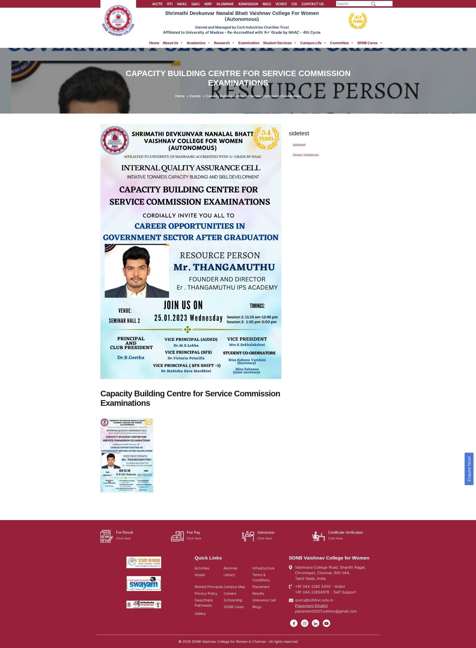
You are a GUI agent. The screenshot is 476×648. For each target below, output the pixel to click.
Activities (202, 568)
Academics (196, 43)
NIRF (208, 4)
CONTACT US (312, 4)
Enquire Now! (469, 468)
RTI (170, 4)
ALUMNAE (225, 4)
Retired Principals (209, 587)
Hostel (200, 575)
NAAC (182, 4)
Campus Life (311, 43)
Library (229, 575)
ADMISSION (248, 4)
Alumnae (231, 568)
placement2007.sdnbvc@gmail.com (326, 611)
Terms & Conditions (260, 577)
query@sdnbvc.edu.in (314, 600)
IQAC (195, 4)
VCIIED (281, 4)
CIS (294, 4)
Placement (260, 587)
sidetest (299, 145)
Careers (230, 593)
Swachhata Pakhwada (204, 602)
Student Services (277, 43)
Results (258, 593)
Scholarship (233, 600)
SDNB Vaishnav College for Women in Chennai (229, 642)
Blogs (256, 607)
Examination (249, 43)
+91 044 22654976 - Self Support (325, 592)
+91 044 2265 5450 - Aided (320, 586)
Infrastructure (263, 568)
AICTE (157, 4)
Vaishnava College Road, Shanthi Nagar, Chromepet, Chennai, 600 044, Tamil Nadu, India (330, 573)
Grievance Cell (264, 600)
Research (222, 43)
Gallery (200, 613)
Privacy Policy (206, 593)
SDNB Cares (367, 43)
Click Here (123, 538)
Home (154, 43)
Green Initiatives (306, 155)
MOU (267, 4)
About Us (170, 43)
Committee (339, 43)
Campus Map (234, 587)
